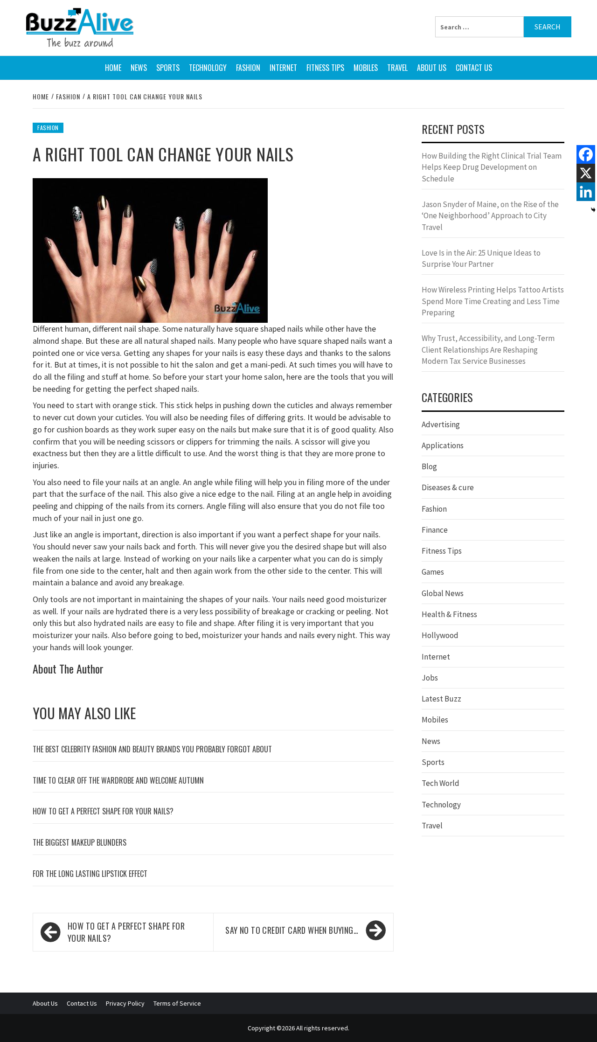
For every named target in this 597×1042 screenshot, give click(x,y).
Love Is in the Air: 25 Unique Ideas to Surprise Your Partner (481, 258)
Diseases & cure (448, 487)
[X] (585, 173)
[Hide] (593, 210)
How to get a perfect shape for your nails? (103, 811)
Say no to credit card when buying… (291, 930)
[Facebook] (585, 154)
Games (433, 572)
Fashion (248, 67)
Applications (443, 445)
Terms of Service (177, 1003)
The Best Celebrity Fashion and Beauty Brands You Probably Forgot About (152, 749)
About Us (431, 67)
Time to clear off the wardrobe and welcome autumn (118, 780)
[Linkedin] (585, 191)
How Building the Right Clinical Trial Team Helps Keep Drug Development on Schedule (492, 167)
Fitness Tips (325, 67)
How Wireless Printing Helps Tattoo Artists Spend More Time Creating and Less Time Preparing (493, 301)
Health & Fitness (449, 614)
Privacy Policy (125, 1003)
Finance (435, 530)
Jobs (430, 678)
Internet (283, 67)
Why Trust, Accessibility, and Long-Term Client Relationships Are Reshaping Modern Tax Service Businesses (488, 349)
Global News (443, 593)
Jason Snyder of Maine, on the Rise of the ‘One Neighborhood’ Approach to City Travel (490, 215)
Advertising (441, 424)
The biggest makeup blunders (79, 842)
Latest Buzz (441, 699)
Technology (208, 67)
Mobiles (366, 67)
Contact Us (474, 67)
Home (113, 67)
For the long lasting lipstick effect (90, 873)
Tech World (440, 783)
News (139, 67)
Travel (397, 67)
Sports (168, 67)
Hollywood (440, 635)
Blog (429, 466)
